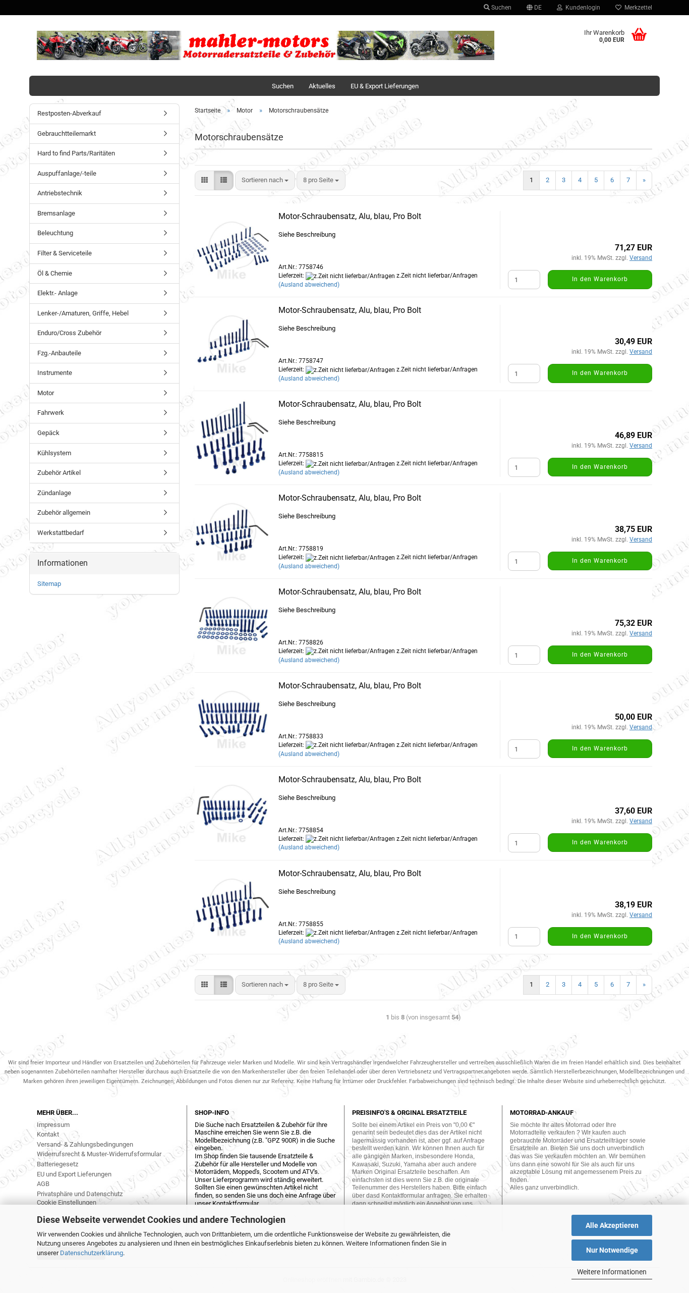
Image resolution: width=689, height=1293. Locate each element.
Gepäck (48, 433)
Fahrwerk (50, 412)
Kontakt (48, 1134)
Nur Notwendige (612, 1250)
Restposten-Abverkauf (69, 113)
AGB (43, 1184)
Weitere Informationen (612, 1272)
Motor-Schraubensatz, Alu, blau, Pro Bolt (349, 216)
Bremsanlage (56, 213)
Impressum (53, 1124)
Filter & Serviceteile (64, 253)
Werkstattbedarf (60, 532)
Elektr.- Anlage (57, 293)
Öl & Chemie (54, 273)
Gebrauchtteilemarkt (66, 133)
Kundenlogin (581, 7)
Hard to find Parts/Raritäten (76, 153)
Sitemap (49, 583)
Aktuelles (322, 86)
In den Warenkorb (600, 279)
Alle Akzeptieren (612, 1225)
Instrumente (54, 372)
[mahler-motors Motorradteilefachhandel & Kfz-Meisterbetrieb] (266, 45)
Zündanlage (54, 493)
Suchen (500, 7)
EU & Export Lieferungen (385, 86)
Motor (45, 393)
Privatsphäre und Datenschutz (80, 1194)
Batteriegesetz (57, 1164)
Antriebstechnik (59, 193)
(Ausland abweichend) (308, 284)
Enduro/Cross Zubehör (69, 333)
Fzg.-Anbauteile (59, 353)
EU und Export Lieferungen (74, 1174)
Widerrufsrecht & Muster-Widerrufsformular (99, 1154)
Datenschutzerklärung (91, 1253)
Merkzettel (636, 7)
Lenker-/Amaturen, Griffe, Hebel (83, 313)
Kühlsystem (54, 453)
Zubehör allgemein (63, 512)
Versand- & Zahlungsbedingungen (85, 1144)
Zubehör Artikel (59, 472)
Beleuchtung (55, 233)
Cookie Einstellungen (66, 1202)
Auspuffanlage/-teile (66, 173)
